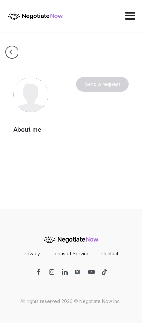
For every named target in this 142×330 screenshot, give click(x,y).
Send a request (102, 84)
